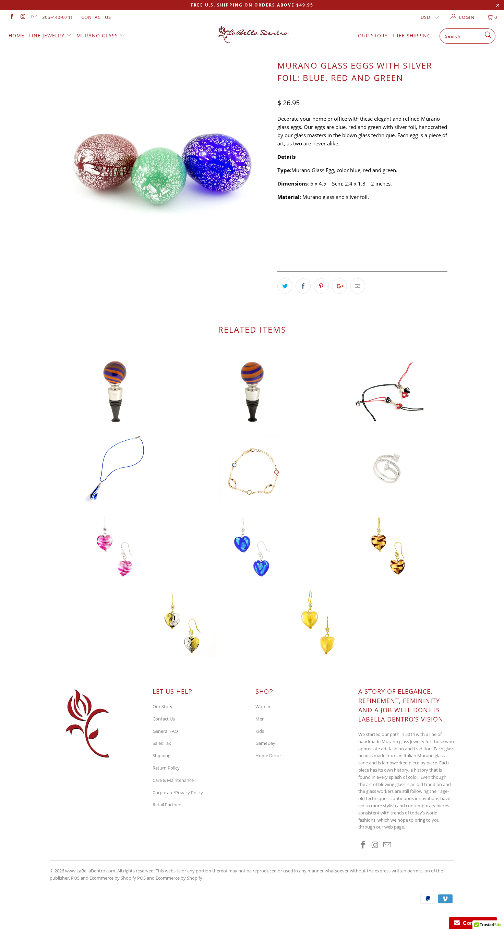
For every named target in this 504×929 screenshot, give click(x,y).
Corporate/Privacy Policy (178, 792)
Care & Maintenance (173, 780)
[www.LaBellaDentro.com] (255, 34)
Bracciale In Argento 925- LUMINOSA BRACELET (252, 468)
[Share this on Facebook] (303, 286)
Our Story (162, 706)
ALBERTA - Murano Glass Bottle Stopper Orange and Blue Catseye (115, 391)
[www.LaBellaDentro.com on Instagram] (23, 17)
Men (260, 719)
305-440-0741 (57, 17)
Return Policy (166, 768)
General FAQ (165, 731)
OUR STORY (373, 35)
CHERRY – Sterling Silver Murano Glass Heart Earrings (115, 546)
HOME (16, 35)
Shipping (161, 755)
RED (285, 224)
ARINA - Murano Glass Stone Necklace (115, 468)
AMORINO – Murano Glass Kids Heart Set (389, 391)
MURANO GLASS (98, 35)
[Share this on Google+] (339, 286)
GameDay (265, 743)
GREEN (329, 224)
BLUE (306, 224)
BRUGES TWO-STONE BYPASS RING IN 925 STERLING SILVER (389, 468)
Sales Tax (162, 743)
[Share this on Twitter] (284, 286)
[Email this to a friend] (357, 286)
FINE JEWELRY (47, 35)
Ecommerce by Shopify (179, 878)
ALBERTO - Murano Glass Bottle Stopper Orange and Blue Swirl (252, 391)
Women (263, 706)
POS (141, 878)
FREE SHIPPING (412, 35)
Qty (281, 243)
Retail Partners (167, 804)
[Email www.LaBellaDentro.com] (34, 17)
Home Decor (268, 755)
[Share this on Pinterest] (321, 286)
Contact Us (96, 17)
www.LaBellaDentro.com (90, 871)
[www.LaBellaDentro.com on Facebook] (12, 17)
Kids (259, 731)
